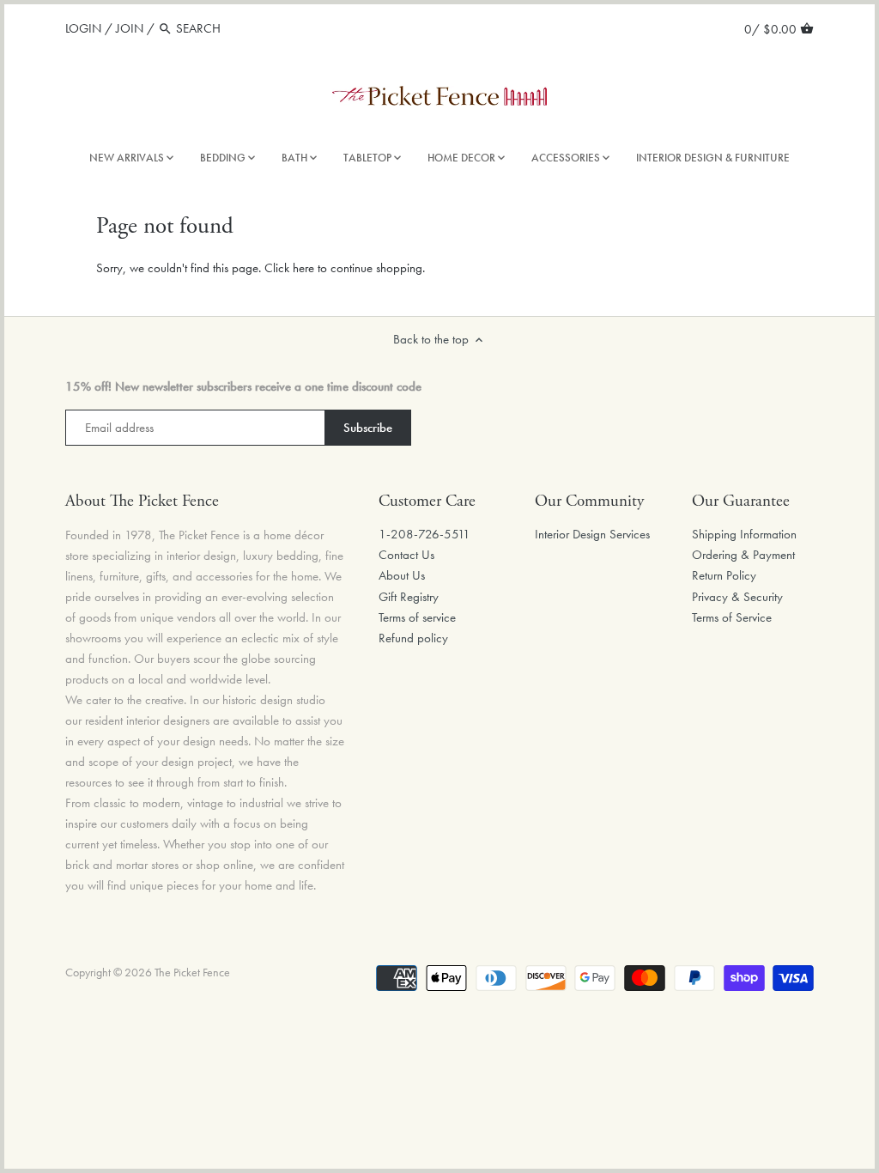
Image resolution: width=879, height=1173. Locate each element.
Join (129, 28)
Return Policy (724, 575)
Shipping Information (744, 534)
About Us (402, 575)
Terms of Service (732, 617)
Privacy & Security (737, 596)
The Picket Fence (192, 972)
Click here (289, 268)
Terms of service (417, 617)
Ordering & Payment (743, 554)
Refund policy (413, 638)
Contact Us (406, 554)
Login (83, 28)
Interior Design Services (592, 534)
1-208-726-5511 (424, 534)
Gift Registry (409, 596)
